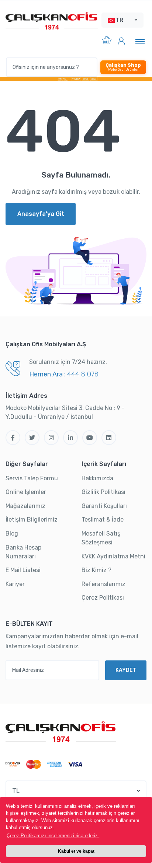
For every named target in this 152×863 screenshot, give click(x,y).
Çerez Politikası (103, 597)
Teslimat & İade (103, 519)
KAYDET (126, 670)
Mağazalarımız (25, 505)
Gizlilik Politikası (103, 491)
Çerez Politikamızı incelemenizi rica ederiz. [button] (53, 835)
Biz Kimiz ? (96, 569)
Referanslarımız (103, 583)
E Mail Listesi (23, 569)
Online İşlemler (26, 491)
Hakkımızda (97, 478)
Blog (12, 533)
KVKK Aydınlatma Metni (113, 556)
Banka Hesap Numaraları (23, 552)
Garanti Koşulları (104, 505)
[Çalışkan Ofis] (61, 731)
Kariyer (15, 583)
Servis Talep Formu (32, 478)
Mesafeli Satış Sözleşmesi (101, 538)
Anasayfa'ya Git (40, 213)
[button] (122, 20)
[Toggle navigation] (140, 41)
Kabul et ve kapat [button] (76, 851)
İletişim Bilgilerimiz (32, 519)
